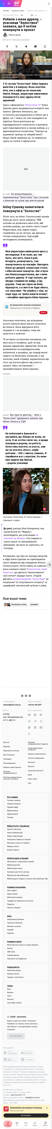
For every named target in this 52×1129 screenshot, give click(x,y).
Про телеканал (9, 755)
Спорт (10, 985)
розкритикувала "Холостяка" (29, 579)
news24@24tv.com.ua (12, 705)
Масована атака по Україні (18, 843)
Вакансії (31, 766)
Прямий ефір (12, 807)
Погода (10, 817)
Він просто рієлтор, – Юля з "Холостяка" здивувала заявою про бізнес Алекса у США (23, 418)
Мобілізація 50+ (13, 865)
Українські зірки (18, 11)
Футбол (10, 992)
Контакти (31, 762)
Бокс (9, 989)
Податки (10, 904)
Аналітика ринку (14, 970)
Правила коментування (37, 754)
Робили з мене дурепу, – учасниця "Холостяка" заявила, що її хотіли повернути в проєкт (38, 11)
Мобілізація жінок (14, 868)
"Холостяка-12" (33, 105)
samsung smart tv (27, 1059)
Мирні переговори (15, 836)
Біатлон (10, 999)
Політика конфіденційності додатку (38, 743)
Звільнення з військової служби (20, 862)
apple (27, 1052)
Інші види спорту (14, 1003)
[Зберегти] (45, 46)
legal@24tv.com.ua (32, 1097)
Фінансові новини (14, 897)
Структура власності (36, 771)
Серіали (10, 933)
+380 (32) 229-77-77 (17, 1095)
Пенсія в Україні (14, 908)
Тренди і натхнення (15, 977)
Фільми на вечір (14, 926)
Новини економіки (16, 887)
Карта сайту (32, 779)
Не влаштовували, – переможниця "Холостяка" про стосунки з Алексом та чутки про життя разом (26, 197)
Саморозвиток (13, 955)
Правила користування (12, 767)
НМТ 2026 (11, 952)
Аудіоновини (12, 814)
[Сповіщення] (49, 3)
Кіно (9, 916)
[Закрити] (47, 1108)
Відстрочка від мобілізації (18, 875)
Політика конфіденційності (10, 772)
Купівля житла (13, 974)
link (29, 715)
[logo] (16, 3)
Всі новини (12, 797)
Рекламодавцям (9, 763)
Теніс (9, 996)
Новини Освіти (14, 941)
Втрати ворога (13, 850)
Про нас (6, 742)
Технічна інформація (36, 758)
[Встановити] (26, 1112)
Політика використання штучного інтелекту (12, 778)
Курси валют (12, 894)
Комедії (10, 930)
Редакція (6, 746)
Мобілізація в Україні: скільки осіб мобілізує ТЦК (27, 879)
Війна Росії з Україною (18, 826)
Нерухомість (13, 967)
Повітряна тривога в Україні (19, 839)
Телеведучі (7, 759)
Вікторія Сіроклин (21, 40)
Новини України (14, 804)
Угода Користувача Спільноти (35, 749)
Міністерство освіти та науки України (22, 945)
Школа (10, 948)
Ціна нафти (12, 890)
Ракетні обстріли (14, 829)
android (10, 1052)
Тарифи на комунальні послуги (20, 901)
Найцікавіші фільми (15, 919)
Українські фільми (14, 923)
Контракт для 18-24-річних (18, 872)
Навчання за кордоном (16, 958)
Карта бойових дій (15, 832)
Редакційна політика (11, 751)
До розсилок (16, 1036)
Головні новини (13, 800)
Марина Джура (15, 35)
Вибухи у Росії (13, 846)
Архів (30, 775)
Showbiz (6, 11)
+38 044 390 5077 (35, 705)
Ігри (29, 783)
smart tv (10, 1059)
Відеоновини (12, 811)
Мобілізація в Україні (17, 858)
